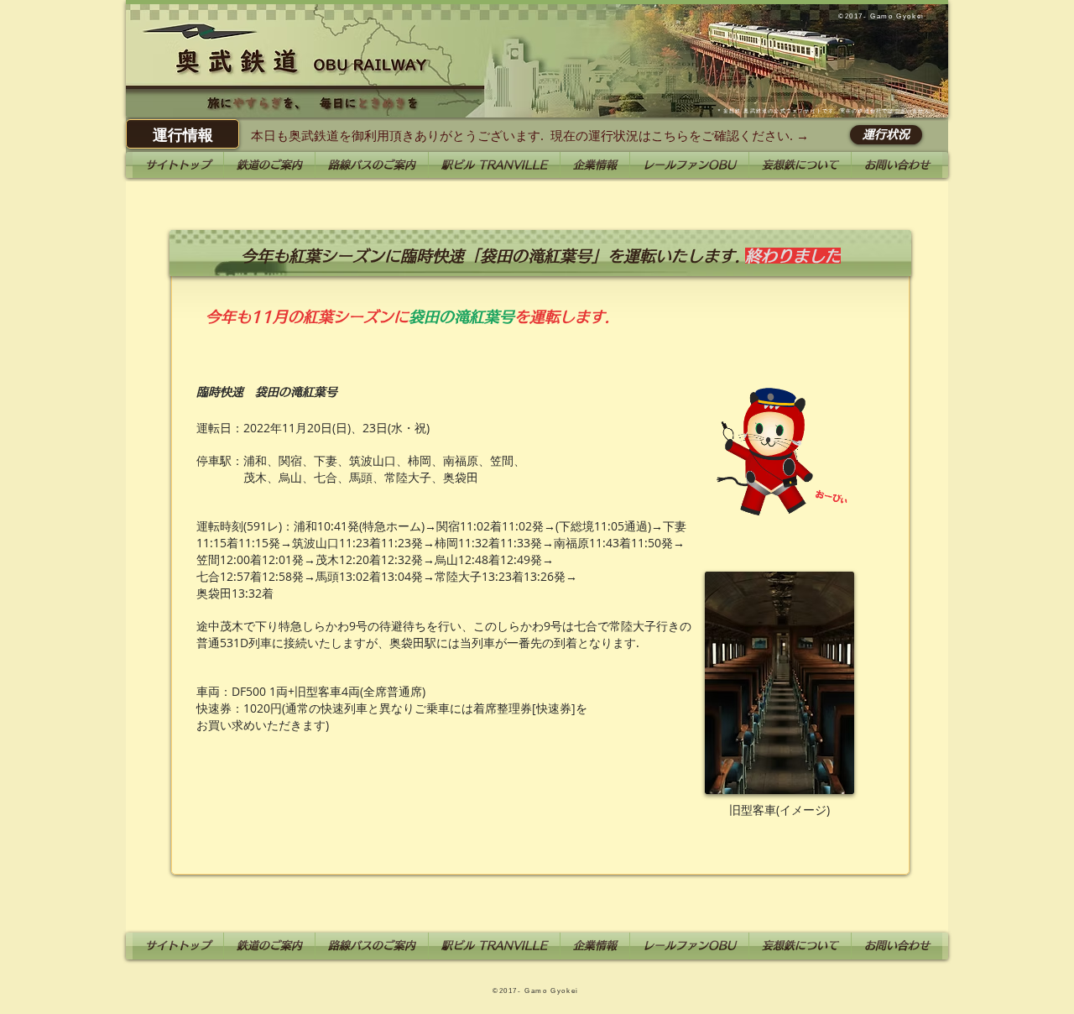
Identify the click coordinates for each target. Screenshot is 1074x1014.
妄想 (729, 110)
